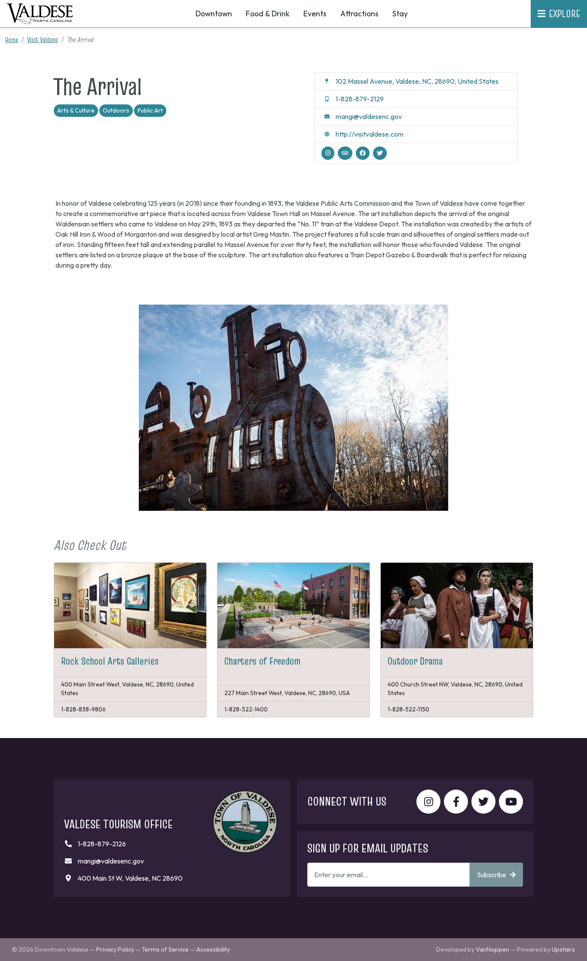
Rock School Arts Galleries (110, 661)
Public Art (150, 110)
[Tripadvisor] (345, 153)
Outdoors (116, 110)
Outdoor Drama (415, 661)
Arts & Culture (76, 110)
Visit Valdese (42, 39)
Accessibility (213, 949)
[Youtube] (511, 802)
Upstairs (563, 949)
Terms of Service (165, 949)
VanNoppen (492, 949)
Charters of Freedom (262, 661)
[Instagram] (327, 153)
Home (11, 39)
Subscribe (491, 874)
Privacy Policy (115, 949)
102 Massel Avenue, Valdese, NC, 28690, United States (417, 81)
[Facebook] (363, 153)
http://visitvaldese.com (370, 134)
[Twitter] (380, 153)
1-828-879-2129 (360, 99)
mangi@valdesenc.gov (369, 116)
